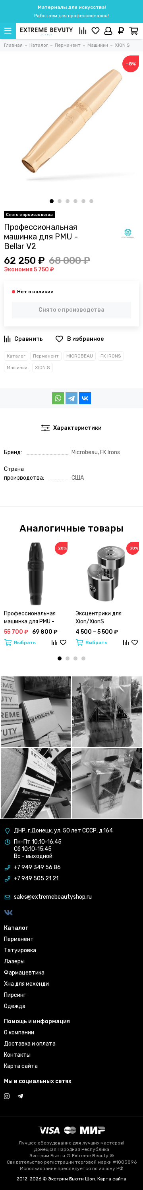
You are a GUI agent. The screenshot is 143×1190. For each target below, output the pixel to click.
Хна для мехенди (26, 983)
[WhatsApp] (58, 398)
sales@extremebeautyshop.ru (53, 896)
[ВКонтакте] (85, 398)
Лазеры (14, 961)
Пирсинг (15, 995)
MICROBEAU (79, 356)
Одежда (14, 1006)
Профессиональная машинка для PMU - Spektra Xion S (30, 618)
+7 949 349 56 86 (37, 867)
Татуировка (20, 950)
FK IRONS (110, 356)
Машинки (17, 367)
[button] (52, 201)
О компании (19, 1032)
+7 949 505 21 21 (36, 878)
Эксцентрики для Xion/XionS (98, 617)
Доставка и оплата (30, 1043)
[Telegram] (71, 398)
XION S (42, 367)
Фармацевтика (24, 972)
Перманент (46, 356)
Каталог (16, 356)
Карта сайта (21, 1066)
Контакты (17, 1055)
